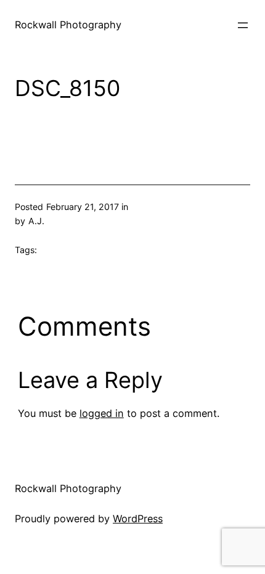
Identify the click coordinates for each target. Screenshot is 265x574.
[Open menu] (242, 25)
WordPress (138, 518)
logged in (102, 413)
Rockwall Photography (68, 24)
